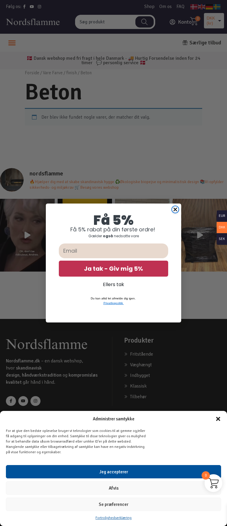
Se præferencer (113, 504)
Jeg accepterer (113, 472)
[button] (218, 419)
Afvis (114, 488)
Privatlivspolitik (113, 303)
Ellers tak (113, 284)
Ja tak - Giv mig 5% (113, 268)
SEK (221, 239)
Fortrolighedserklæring (113, 518)
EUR (221, 216)
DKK (221, 227)
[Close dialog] (175, 209)
